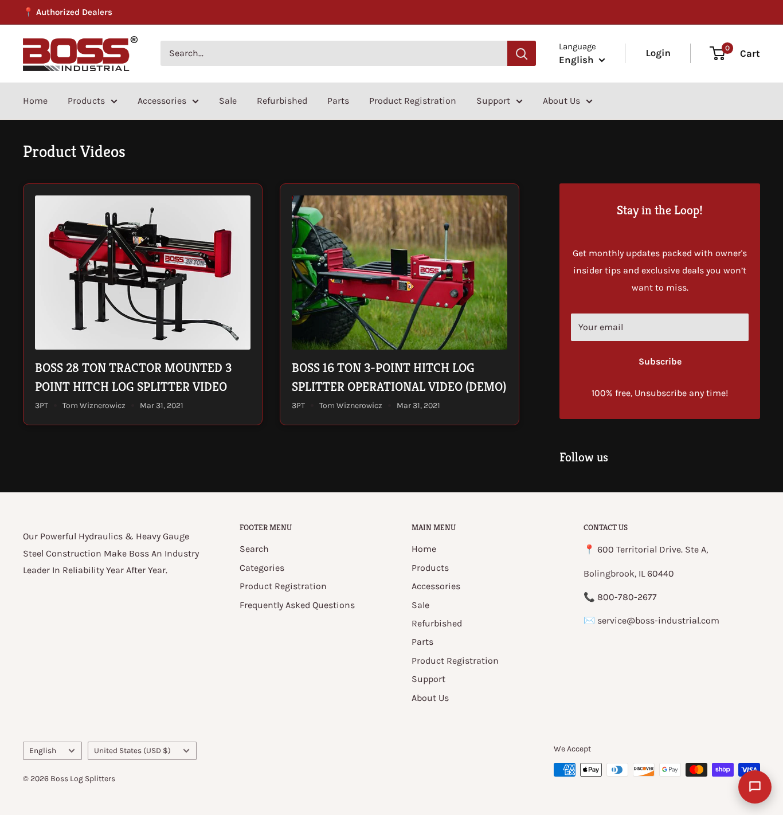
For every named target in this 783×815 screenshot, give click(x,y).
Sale (228, 100)
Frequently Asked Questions (297, 605)
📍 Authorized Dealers (67, 12)
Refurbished (282, 100)
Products (86, 100)
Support (493, 100)
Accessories (162, 100)
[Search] (521, 53)
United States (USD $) (132, 750)
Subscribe (660, 361)
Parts (338, 100)
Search (254, 548)
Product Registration (412, 100)
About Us (561, 100)
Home (35, 100)
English (42, 750)
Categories (262, 567)
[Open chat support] (755, 787)
